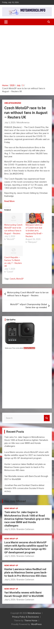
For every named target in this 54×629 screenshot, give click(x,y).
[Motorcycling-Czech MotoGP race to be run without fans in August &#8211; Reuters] (13, 218)
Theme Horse (30, 620)
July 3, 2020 (9, 122)
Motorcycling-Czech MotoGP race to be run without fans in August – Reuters (28, 294)
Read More (9, 201)
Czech (12, 279)
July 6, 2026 (9, 579)
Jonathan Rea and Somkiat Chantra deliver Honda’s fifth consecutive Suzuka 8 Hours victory (24, 488)
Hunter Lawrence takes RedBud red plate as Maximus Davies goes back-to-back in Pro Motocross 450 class (25, 467)
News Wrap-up (11, 508)
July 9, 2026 (9, 529)
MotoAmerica (23, 122)
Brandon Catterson (25, 529)
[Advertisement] (27, 56)
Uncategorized (12, 103)
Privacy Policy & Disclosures (25, 617)
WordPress (36, 624)
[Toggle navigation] (6, 22)
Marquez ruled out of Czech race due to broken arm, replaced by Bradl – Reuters (34, 230)
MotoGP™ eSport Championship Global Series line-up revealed (28, 306)
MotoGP (20, 279)
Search (47, 418)
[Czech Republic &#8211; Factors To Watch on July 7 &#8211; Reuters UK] (13, 251)
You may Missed (15, 501)
